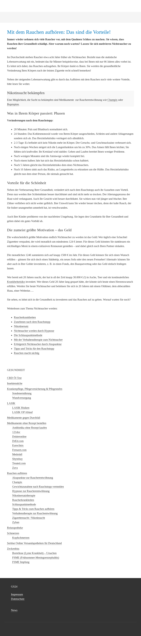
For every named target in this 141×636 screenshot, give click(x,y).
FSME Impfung (20, 562)
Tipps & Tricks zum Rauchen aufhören (33, 508)
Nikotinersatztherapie (23, 495)
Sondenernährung (21, 393)
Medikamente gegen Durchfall (23, 417)
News (14, 610)
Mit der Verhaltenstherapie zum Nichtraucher (38, 339)
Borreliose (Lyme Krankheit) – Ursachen (34, 553)
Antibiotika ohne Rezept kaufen (29, 427)
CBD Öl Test (14, 377)
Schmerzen (13, 533)
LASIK (11, 403)
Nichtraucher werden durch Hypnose (34, 330)
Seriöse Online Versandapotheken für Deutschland (34, 543)
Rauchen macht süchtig (26, 353)
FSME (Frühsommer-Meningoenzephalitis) (35, 557)
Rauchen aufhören (17, 473)
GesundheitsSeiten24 (70, 5)
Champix (112, 99)
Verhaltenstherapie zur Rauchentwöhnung (35, 513)
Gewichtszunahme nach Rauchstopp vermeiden (38, 486)
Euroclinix (18, 445)
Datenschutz (17, 598)
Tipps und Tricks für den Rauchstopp (34, 348)
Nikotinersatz (21, 326)
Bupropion (13, 104)
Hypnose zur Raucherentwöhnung (31, 491)
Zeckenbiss (13, 548)
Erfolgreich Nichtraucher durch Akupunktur (38, 344)
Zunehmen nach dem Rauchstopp (32, 321)
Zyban (15, 522)
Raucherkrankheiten (25, 317)
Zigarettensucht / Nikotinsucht (28, 517)
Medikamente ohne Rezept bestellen (26, 423)
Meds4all (17, 454)
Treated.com (19, 463)
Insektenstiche (14, 383)
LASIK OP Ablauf (22, 412)
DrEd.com (18, 441)
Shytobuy (17, 458)
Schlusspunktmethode (24, 504)
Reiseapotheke (15, 527)
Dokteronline (19, 436)
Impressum (17, 594)
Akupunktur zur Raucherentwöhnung (32, 477)
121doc (16, 432)
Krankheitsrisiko (16, 281)
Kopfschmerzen (20, 537)
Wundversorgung (21, 397)
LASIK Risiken (20, 407)
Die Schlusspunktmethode (28, 335)
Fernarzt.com (19, 449)
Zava (15, 467)
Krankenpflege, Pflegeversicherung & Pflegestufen (34, 388)
